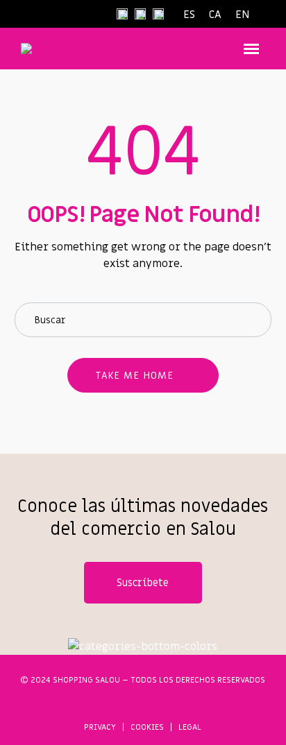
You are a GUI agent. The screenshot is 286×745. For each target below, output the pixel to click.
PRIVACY (100, 727)
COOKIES (147, 727)
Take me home (135, 375)
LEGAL (189, 727)
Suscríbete (143, 583)
